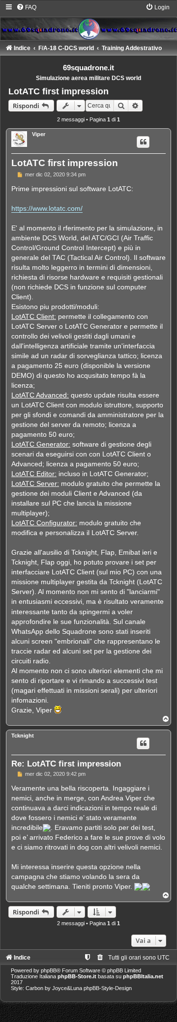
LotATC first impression (58, 91)
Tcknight (22, 735)
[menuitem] (26, 7)
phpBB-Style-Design (108, 988)
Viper (38, 134)
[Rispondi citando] (143, 142)
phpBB (49, 970)
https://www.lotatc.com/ (47, 208)
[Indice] (88, 21)
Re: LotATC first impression (66, 763)
